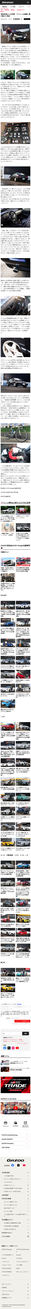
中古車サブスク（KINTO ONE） (12, 1191)
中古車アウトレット (9, 1185)
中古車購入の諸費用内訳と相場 (12, 1223)
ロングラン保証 (8, 1211)
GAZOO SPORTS (7, 1139)
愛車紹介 (13, 9)
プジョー (9, 46)
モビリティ (21, 6)
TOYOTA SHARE (6, 1268)
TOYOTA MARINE (7, 1271)
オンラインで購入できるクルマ (12, 1179)
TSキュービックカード (22, 1271)
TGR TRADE (6, 1147)
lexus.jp (4, 1258)
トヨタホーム (5, 1275)
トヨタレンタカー (6, 1265)
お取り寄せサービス (9, 1208)
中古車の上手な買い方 (10, 1229)
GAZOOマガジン (7, 1232)
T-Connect (19, 1258)
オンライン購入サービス (10, 1205)
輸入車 (2, 11)
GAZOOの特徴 (6, 1198)
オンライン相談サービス (10, 1202)
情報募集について (7, 1297)
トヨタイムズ (5, 1261)
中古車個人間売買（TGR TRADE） (13, 1188)
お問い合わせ (5, 1294)
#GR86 (20, 1039)
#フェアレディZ (7, 1039)
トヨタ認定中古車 (9, 1176)
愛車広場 (4, 6)
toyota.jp (18, 1255)
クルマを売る (6, 1236)
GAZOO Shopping (7, 1143)
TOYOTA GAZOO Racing (10, 1135)
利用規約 (4, 1287)
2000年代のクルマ (21, 9)
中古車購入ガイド (7, 1219)
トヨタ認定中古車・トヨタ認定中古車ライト (15, 1215)
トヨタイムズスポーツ (22, 1261)
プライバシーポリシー (8, 1291)
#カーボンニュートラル (18, 1041)
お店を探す (5, 1195)
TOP (2, 9)
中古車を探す (6, 1172)
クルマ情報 (12, 6)
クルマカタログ (8, 1182)
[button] (2, 1116)
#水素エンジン (7, 1041)
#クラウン (15, 1039)
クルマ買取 (19, 1265)
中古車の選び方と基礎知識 (11, 1226)
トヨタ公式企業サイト (8, 1255)
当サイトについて (6, 1284)
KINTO (18, 1268)
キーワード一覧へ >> (22, 1043)
